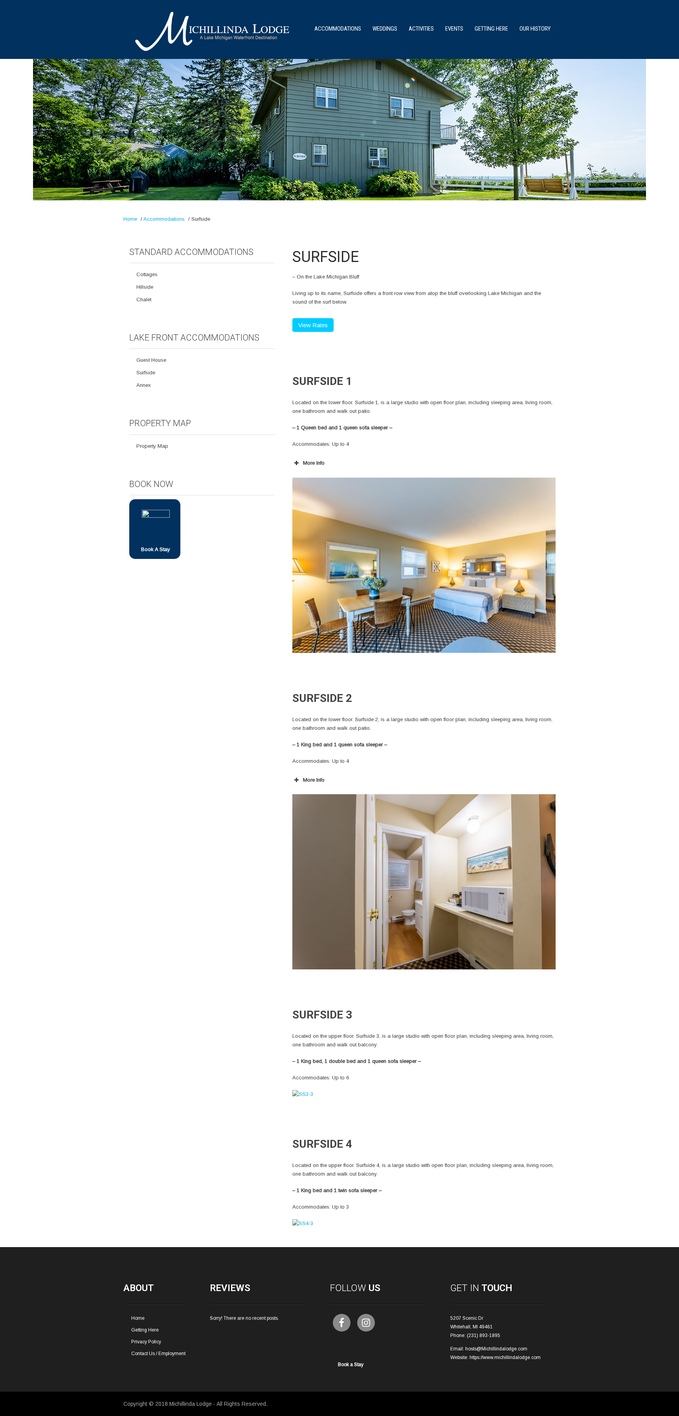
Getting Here (491, 28)
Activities (421, 28)
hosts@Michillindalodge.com (496, 1349)
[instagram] (366, 1323)
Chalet (143, 299)
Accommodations (337, 28)
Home (130, 219)
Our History (535, 28)
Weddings (385, 28)
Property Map (152, 446)
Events (454, 28)
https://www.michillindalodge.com (505, 1357)
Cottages (147, 274)
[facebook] (342, 1323)
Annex (143, 385)
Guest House (151, 360)
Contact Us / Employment (158, 1353)
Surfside (145, 373)
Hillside (144, 287)
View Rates (313, 325)
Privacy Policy (146, 1342)
